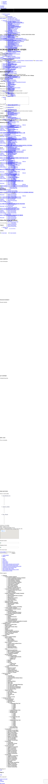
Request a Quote (3, 54)
